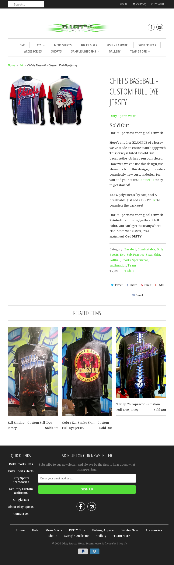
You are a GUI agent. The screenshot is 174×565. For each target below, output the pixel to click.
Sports (126, 260)
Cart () (141, 4)
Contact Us (20, 514)
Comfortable (146, 249)
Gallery (115, 51)
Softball (114, 260)
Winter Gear (147, 45)
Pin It (147, 285)
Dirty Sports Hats (21, 464)
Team (132, 265)
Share (133, 285)
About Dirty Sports (21, 507)
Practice (139, 255)
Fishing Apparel (118, 45)
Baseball (130, 249)
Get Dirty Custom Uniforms (21, 491)
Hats (38, 45)
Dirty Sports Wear (122, 116)
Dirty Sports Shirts (21, 471)
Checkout (157, 4)
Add (161, 285)
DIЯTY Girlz (89, 45)
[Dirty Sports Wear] (87, 28)
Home (21, 45)
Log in (123, 4)
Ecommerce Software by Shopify (106, 543)
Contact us (146, 180)
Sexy (149, 255)
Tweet (118, 285)
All (21, 65)
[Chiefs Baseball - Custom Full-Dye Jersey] (46, 100)
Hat (154, 200)
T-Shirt (129, 271)
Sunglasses (21, 500)
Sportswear (140, 260)
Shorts (56, 51)
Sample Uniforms (83, 51)
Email (139, 295)
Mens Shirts (63, 45)
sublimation (117, 265)
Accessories (33, 51)
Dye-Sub (126, 255)
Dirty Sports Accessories (21, 480)
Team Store (138, 51)
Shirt (157, 255)
